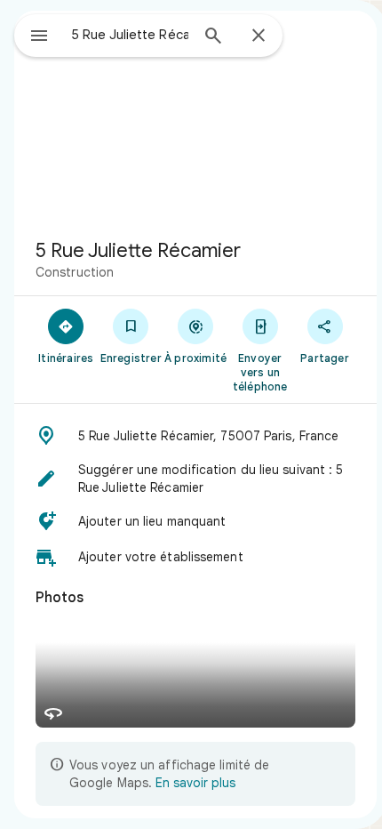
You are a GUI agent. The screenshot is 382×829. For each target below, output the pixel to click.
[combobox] (129, 34)
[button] (195, 436)
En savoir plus (195, 783)
